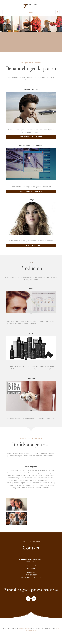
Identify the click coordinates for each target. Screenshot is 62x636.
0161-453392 (31, 572)
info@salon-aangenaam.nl (31, 577)
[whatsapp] (33, 598)
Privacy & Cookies (24, 628)
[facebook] (28, 598)
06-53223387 (32, 575)
